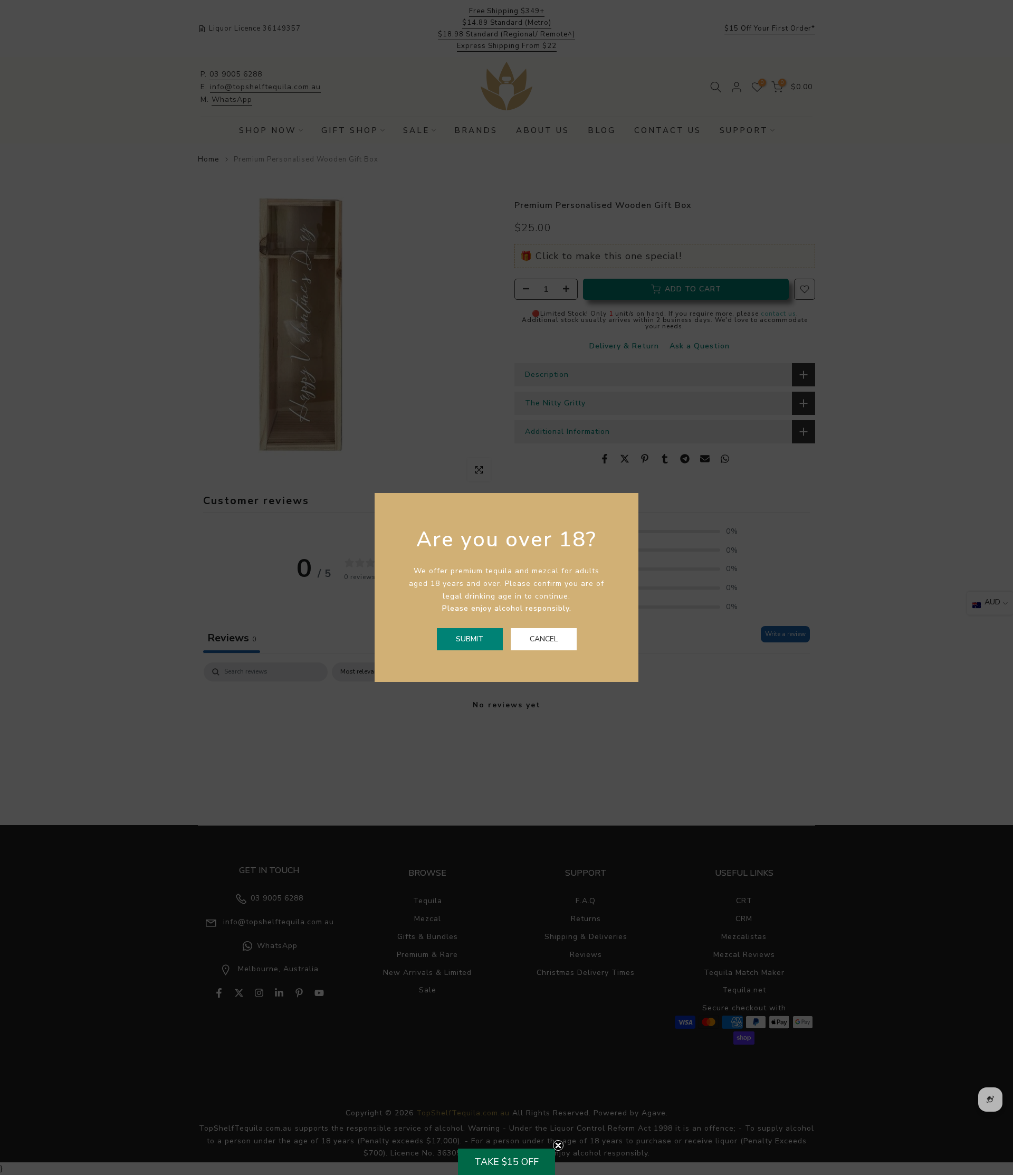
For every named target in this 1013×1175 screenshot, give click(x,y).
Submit (469, 639)
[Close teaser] (558, 1145)
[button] (506, 1162)
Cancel (544, 639)
